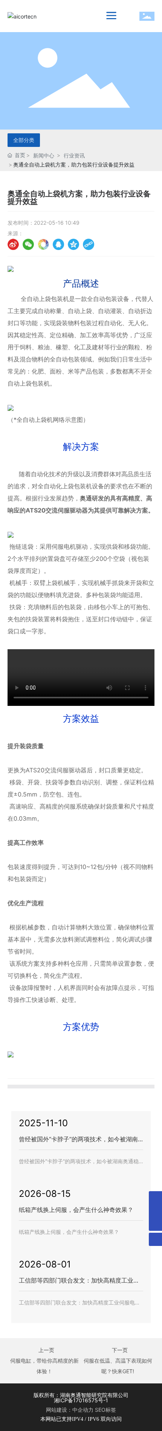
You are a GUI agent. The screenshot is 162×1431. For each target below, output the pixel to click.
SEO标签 (105, 1409)
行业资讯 (74, 155)
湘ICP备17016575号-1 (81, 1400)
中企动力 (82, 1409)
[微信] (28, 244)
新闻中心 (43, 155)
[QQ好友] (58, 244)
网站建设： (59, 1409)
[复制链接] (88, 244)
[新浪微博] (13, 244)
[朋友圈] (43, 244)
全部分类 (23, 140)
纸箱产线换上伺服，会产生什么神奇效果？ (76, 1209)
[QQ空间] (73, 244)
